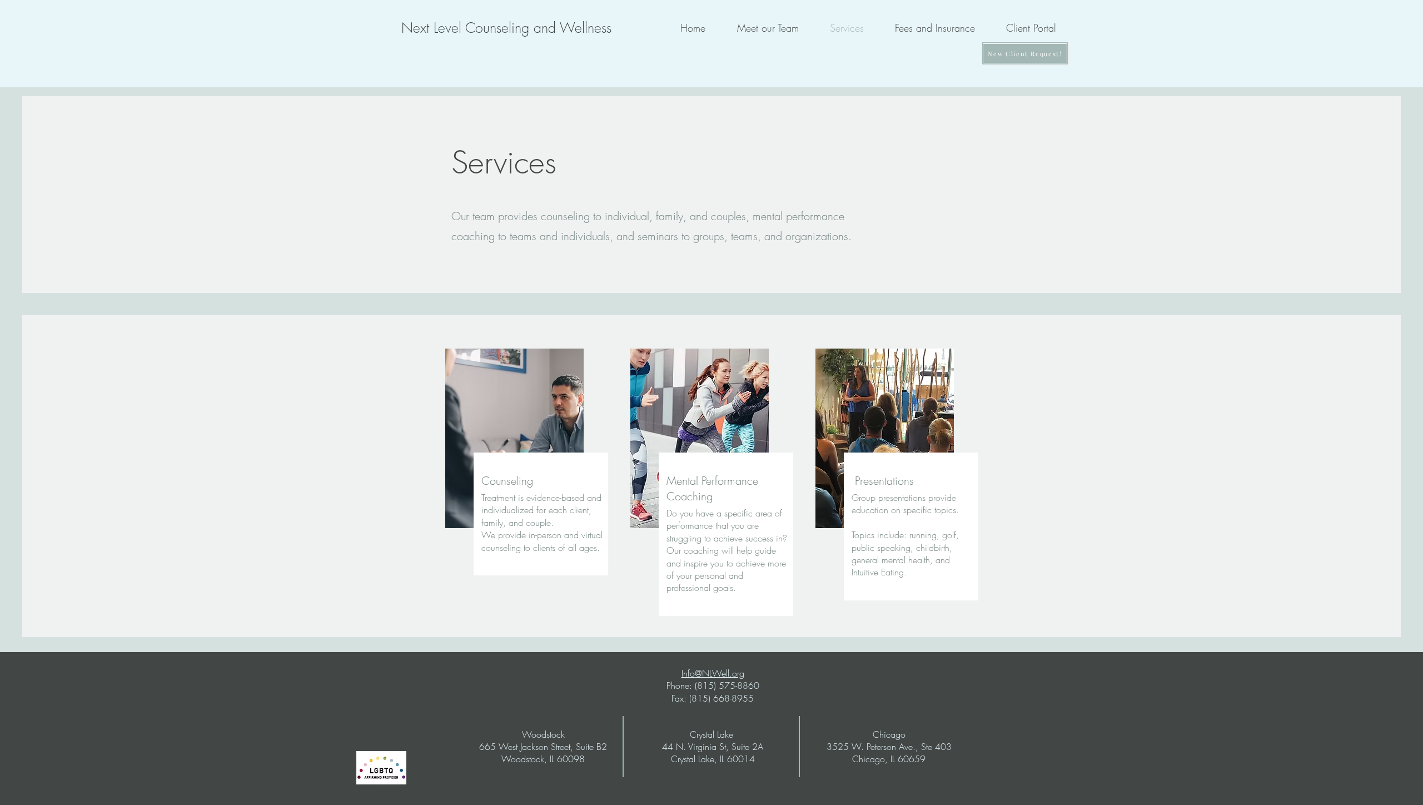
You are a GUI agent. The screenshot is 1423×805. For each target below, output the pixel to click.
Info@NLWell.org (712, 673)
